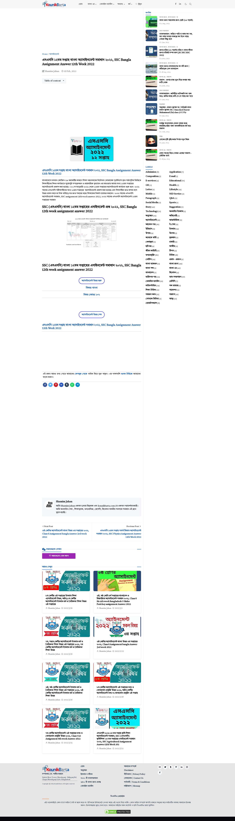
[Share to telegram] (77, 385)
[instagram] (187, 767)
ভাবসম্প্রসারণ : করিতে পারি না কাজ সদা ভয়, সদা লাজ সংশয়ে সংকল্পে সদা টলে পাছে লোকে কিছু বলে (175, 36)
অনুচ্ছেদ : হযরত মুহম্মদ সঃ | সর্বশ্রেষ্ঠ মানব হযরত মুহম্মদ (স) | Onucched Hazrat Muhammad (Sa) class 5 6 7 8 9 (175, 109)
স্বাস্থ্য (161, 136)
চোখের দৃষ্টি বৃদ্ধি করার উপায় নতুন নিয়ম (174, 139)
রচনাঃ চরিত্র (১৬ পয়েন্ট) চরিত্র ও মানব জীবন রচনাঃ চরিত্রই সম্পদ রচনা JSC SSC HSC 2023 (176, 52)
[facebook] (176, 4)
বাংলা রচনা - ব (173, 63)
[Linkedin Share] (61, 385)
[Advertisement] (91, 31)
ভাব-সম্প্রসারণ (164, 31)
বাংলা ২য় (162, 77)
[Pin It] (56, 385)
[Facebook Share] (45, 385)
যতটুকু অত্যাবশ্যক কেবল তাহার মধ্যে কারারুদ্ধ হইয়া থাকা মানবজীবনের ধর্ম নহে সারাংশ (175, 125)
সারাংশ (169, 77)
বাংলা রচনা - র (173, 47)
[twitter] (165, 767)
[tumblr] (170, 767)
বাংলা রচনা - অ (173, 17)
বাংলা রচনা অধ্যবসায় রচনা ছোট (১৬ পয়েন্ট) (176, 20)
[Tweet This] (50, 385)
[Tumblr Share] (67, 385)
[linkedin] (180, 4)
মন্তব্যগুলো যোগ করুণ (60, 556)
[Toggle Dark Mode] (185, 4)
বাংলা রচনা (163, 17)
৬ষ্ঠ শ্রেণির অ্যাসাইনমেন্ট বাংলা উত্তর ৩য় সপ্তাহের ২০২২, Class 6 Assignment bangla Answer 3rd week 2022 (117, 644)
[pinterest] (176, 767)
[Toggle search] (190, 4)
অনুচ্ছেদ (162, 104)
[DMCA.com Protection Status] (117, 812)
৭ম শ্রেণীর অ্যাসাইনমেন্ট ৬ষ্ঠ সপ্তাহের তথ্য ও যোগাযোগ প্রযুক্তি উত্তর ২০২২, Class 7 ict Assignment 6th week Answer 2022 (64, 736)
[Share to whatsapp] (72, 385)
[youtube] (160, 767)
